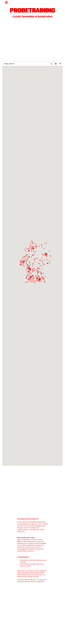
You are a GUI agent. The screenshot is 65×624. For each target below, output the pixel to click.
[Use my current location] (56, 64)
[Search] (52, 64)
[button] (34, 262)
